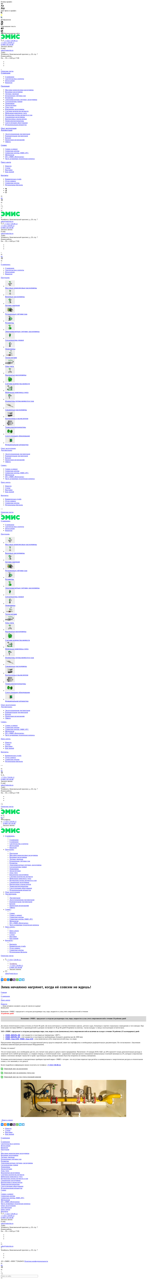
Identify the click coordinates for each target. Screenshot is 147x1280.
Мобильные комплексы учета (16, 113)
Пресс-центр (6, 162)
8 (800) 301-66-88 (7, 44)
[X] (11, 979)
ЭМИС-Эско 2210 (26, 1039)
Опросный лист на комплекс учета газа (19, 1073)
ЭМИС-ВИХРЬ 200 (12, 1035)
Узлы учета (9, 107)
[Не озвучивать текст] (2, 31)
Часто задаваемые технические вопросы (20, 159)
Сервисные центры (12, 151)
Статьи (7, 168)
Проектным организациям (15, 140)
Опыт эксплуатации (8, 128)
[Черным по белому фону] (1, 13)
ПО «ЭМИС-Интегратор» (14, 157)
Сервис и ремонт (11, 149)
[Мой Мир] (8, 979)
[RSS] (1, 982)
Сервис (4, 145)
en (1, 198)
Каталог (8, 138)
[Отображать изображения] (2, 22)
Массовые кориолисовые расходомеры (19, 90)
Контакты (4, 175)
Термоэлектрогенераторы (14, 121)
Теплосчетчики (10, 105)
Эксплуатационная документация (17, 134)
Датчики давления (12, 94)
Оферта (8, 142)
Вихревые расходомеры (14, 92)
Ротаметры (9, 98)
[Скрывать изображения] (2, 24)
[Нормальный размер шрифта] (2, 6)
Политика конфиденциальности (36, 1261)
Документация (6, 130)
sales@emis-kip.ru (7, 50)
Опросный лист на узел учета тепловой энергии (22, 1077)
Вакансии (8, 82)
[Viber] (14, 979)
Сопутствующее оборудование (16, 123)
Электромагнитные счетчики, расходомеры (21, 99)
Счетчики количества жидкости (17, 111)
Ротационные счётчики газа (15, 96)
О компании (5, 73)
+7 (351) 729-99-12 (11, 41)
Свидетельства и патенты (14, 79)
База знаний (9, 172)
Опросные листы (7, 71)
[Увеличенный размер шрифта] (3, 9)
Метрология (9, 155)
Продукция (5, 86)
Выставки (8, 170)
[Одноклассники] (5, 979)
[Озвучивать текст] (2, 29)
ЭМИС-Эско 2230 (12, 1039)
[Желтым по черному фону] (1, 15)
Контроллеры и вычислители (16, 119)
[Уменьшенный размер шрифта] (2, 4)
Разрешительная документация (16, 136)
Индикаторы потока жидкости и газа (18, 115)
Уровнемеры (9, 103)
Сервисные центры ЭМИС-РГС (17, 153)
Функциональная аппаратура (16, 125)
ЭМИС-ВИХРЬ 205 (12, 1037)
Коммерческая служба (13, 179)
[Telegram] (6, 190)
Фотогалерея (10, 81)
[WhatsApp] (17, 979)
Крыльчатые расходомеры (14, 109)
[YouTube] (6, 192)
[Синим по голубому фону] (1, 18)
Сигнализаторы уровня (13, 101)
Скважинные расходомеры (15, 117)
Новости (8, 166)
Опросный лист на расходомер (16, 1069)
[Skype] (20, 979)
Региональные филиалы (14, 185)
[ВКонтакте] (6, 188)
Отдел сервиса (10, 181)
